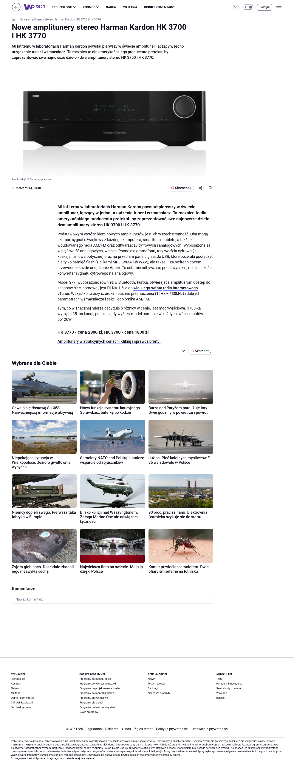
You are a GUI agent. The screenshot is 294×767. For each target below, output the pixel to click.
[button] (248, 7)
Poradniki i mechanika (229, 683)
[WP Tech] (38, 7)
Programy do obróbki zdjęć (95, 678)
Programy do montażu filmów (97, 693)
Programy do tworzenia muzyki (97, 683)
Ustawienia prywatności (209, 729)
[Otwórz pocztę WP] (235, 7)
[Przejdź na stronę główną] (16, 10)
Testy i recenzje (156, 683)
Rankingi (153, 688)
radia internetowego (180, 288)
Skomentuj (183, 188)
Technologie (62, 7)
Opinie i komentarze (159, 7)
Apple (115, 267)
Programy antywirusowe (93, 697)
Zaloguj (264, 7)
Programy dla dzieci (91, 702)
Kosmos (89, 7)
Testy (219, 678)
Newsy (152, 678)
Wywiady (221, 693)
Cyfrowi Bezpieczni (22, 702)
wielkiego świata (147, 288)
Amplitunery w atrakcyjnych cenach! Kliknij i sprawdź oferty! (109, 341)
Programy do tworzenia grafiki (97, 707)
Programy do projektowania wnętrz (99, 688)
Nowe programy (88, 712)
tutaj (91, 758)
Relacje (220, 697)
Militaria (130, 7)
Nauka (111, 7)
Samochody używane (228, 688)
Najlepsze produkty (159, 693)
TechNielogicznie (21, 707)
